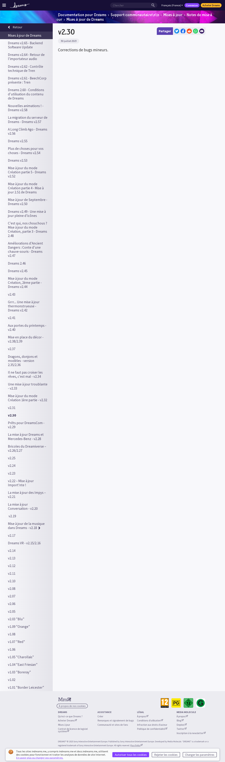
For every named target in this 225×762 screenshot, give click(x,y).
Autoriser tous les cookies (131, 755)
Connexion (192, 5)
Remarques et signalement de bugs (116, 720)
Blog (179, 720)
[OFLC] (201, 703)
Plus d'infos (135, 745)
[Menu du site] (4, 5)
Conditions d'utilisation (149, 720)
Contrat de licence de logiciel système (73, 730)
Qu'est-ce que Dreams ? (70, 716)
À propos (141, 716)
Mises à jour (173, 14)
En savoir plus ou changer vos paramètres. (39, 757)
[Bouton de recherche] (153, 5)
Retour (17, 27)
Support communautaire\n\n (135, 14)
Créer (100, 716)
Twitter (180, 728)
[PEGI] (165, 703)
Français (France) (171, 5)
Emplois (180, 724)
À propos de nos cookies (72, 706)
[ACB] (176, 703)
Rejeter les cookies (166, 755)
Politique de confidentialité (151, 728)
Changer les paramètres (199, 755)
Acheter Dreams (211, 5)
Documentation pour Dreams (82, 14)
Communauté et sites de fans (113, 724)
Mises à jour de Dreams (85, 19)
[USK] (188, 703)
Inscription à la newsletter (190, 733)
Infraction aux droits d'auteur (152, 724)
